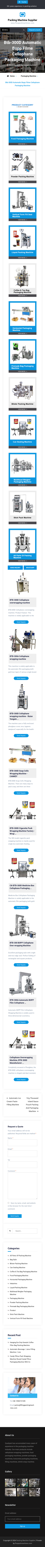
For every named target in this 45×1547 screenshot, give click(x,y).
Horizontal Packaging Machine (21, 1280)
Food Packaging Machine (19, 1276)
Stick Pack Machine (17, 1314)
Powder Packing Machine (19, 1302)
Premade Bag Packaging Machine (22, 1306)
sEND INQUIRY (15, 568)
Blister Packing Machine (19, 1264)
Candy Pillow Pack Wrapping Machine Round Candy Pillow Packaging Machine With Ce (20, 1359)
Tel (9, 1160)
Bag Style (13, 1260)
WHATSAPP (30, 568)
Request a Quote (34, 30)
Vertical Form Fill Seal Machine (21, 1318)
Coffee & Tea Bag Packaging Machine (23, 1272)
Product (13, 1310)
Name (10, 1138)
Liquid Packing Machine (18, 1288)
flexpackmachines (29, 65)
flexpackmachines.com (23, 1543)
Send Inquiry (21, 622)
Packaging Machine (28, 76)
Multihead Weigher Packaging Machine (20, 1293)
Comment (12, 1171)
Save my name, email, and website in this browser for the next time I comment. (22, 1206)
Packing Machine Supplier (22, 20)
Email (10, 1149)
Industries (13, 1284)
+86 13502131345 (19, 1401)
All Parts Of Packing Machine (20, 1256)
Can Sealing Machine (17, 1268)
